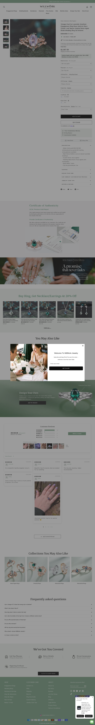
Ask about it (88, 716)
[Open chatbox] (92, 722)
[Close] (83, 345)
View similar (80, 716)
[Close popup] (92, 697)
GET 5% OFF (66, 368)
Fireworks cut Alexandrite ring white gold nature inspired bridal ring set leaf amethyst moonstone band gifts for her (86, 707)
